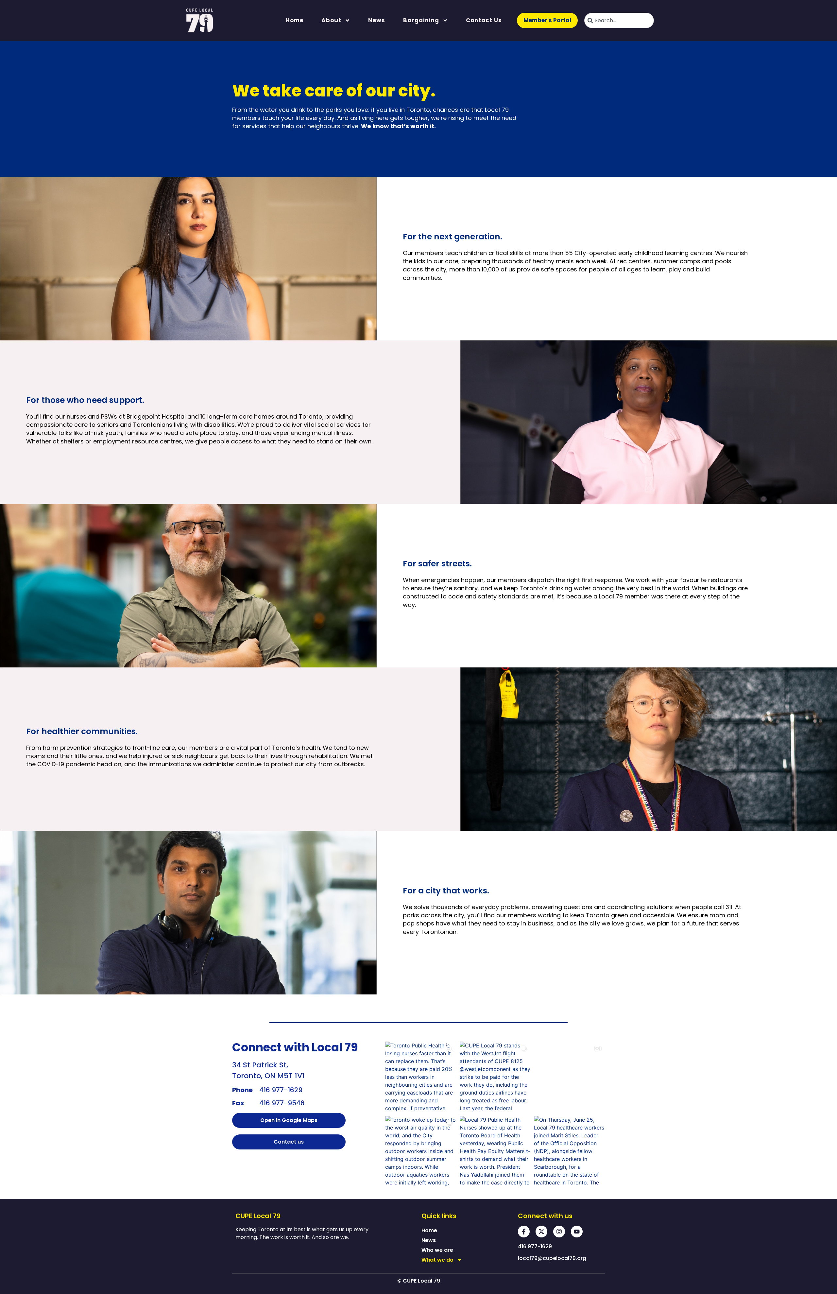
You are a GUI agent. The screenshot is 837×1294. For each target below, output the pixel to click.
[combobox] (619, 20)
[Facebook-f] (524, 1231)
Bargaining (421, 20)
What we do (437, 1260)
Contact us (484, 20)
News (376, 20)
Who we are (437, 1250)
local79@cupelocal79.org (552, 1258)
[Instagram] (559, 1231)
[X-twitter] (541, 1231)
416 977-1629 (280, 1090)
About (331, 20)
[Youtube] (577, 1231)
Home (294, 20)
